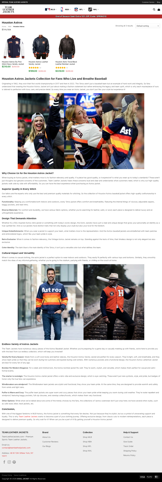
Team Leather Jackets (28, 416)
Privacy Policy (7, 475)
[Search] (154, 9)
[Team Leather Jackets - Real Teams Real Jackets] (21, 9)
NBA (67, 9)
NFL (81, 9)
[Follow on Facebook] (4, 462)
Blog (158, 2)
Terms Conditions (20, 475)
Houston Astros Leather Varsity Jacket (38, 63)
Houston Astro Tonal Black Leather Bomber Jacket (66, 63)
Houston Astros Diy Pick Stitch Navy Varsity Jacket (13, 63)
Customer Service (148, 2)
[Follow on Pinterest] (14, 462)
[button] (159, 9)
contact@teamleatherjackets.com (16, 448)
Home (4, 26)
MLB (53, 9)
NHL (95, 9)
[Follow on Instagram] (9, 462)
